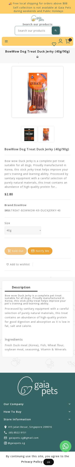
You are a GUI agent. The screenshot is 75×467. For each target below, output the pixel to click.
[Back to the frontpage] (37, 57)
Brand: (9, 205)
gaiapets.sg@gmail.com (24, 437)
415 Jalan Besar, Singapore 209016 (30, 426)
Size (7, 223)
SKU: (8, 210)
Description (21, 287)
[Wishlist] (54, 43)
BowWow (20, 205)
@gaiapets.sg (16, 443)
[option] (29, 134)
